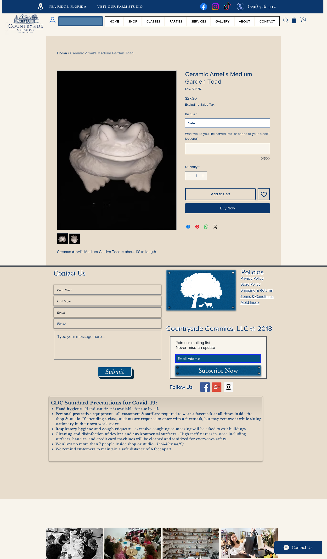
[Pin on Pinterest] (197, 227)
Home (62, 53)
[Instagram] (215, 6)
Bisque (191, 114)
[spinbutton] (196, 176)
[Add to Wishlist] (264, 194)
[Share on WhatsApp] (206, 227)
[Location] (40, 6)
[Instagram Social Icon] (228, 387)
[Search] (286, 20)
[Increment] (203, 176)
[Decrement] (189, 176)
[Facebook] (203, 6)
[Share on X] (215, 227)
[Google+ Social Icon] (216, 387)
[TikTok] (227, 6)
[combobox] (227, 123)
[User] (52, 20)
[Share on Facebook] (188, 227)
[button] (303, 20)
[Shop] (294, 19)
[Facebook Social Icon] (205, 387)
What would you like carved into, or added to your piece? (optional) (227, 136)
